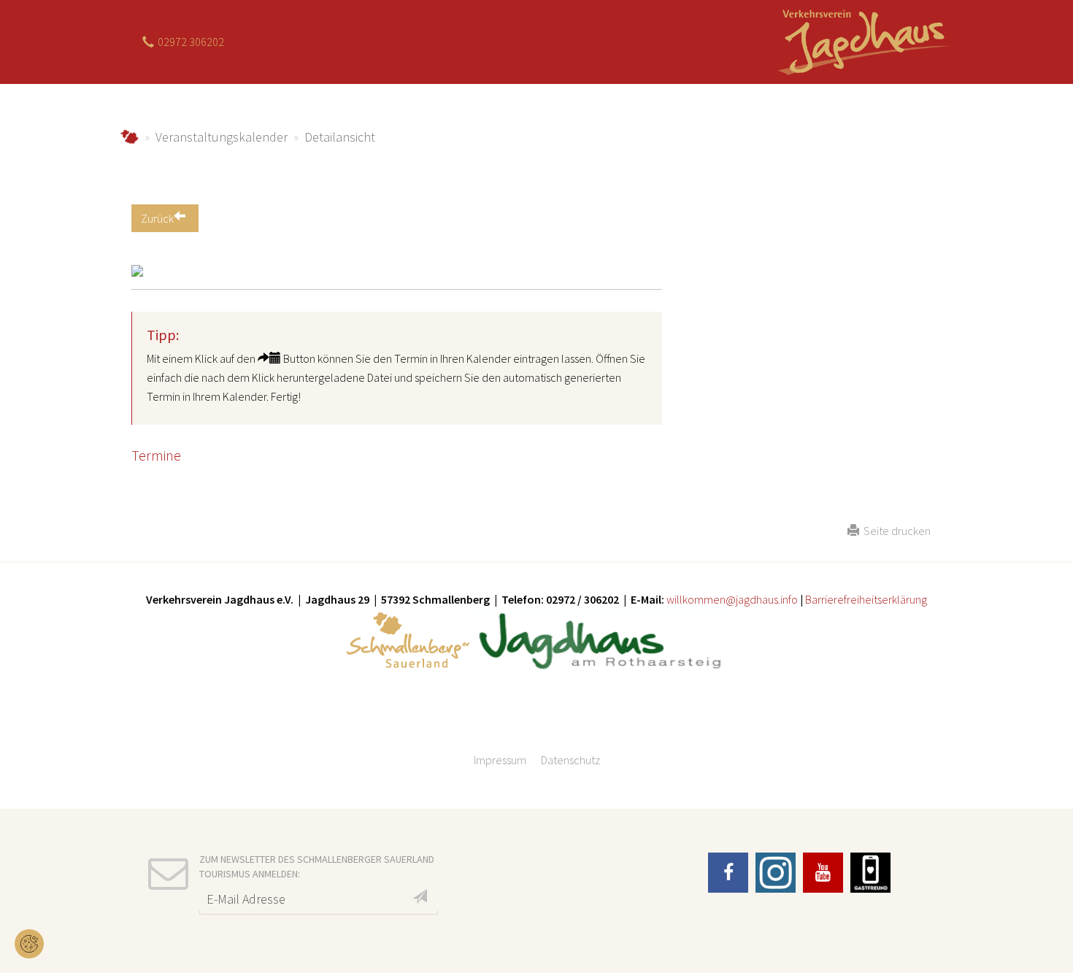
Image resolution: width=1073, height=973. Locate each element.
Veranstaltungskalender (221, 136)
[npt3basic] (863, 40)
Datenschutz (570, 760)
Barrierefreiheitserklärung (865, 599)
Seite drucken (895, 530)
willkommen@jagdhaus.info (732, 599)
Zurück (157, 218)
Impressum (500, 760)
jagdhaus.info (129, 136)
